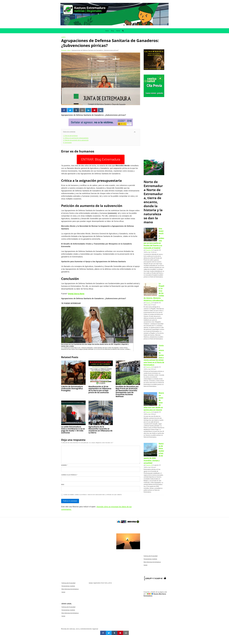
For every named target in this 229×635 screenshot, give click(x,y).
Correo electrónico (69, 475)
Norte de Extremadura (153, 186)
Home (118, 31)
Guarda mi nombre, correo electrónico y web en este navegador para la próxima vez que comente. (93, 494)
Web (62, 484)
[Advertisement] (154, 128)
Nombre (64, 465)
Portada (63, 50)
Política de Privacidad (68, 583)
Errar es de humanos (70, 136)
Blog (112, 31)
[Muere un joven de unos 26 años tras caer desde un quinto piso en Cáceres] (150, 399)
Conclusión (67, 142)
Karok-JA (149, 250)
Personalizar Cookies (68, 586)
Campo (63, 37)
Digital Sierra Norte (76, 294)
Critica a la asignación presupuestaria (75, 138)
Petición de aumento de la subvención (76, 140)
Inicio (107, 31)
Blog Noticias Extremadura (70, 589)
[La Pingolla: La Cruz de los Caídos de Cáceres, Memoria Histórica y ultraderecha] (150, 289)
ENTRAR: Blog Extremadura (100, 159)
